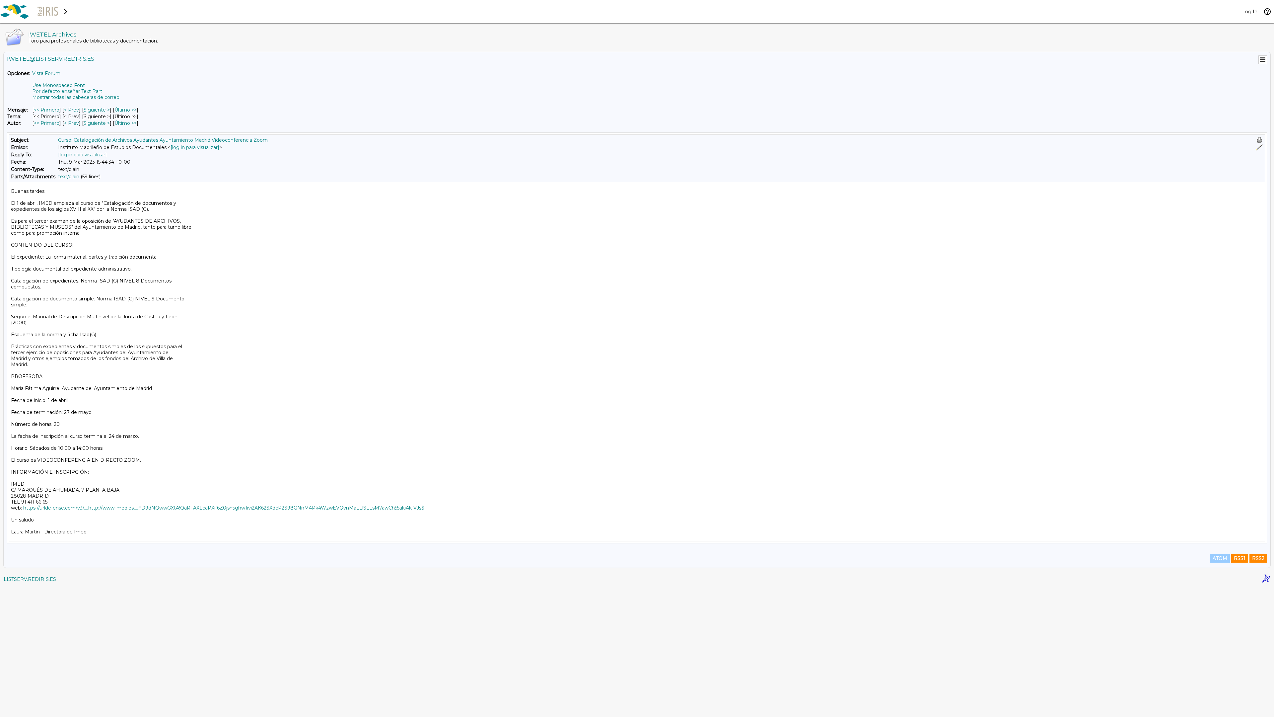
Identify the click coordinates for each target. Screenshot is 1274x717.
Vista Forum (46, 73)
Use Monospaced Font (58, 85)
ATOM (1220, 558)
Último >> (125, 110)
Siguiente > (97, 110)
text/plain (68, 177)
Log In (1249, 12)
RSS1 (1239, 558)
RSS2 (1258, 558)
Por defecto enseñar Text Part (67, 91)
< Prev (71, 110)
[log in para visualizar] (195, 147)
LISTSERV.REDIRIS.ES (30, 579)
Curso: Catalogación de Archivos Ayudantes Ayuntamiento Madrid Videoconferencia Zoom (163, 140)
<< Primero (46, 110)
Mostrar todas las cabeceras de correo (75, 97)
